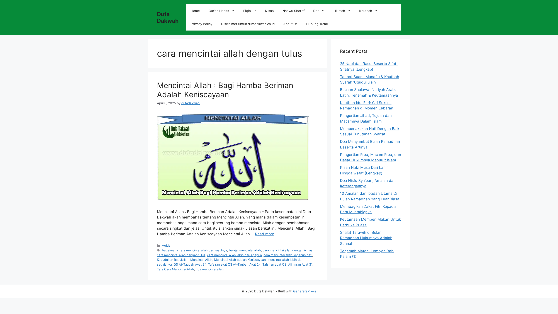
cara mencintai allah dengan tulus (181, 255)
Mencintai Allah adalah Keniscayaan (240, 259)
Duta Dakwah (168, 17)
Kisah (269, 11)
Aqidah (167, 245)
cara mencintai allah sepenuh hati (288, 255)
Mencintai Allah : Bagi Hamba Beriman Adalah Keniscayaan (225, 90)
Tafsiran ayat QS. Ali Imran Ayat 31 (287, 264)
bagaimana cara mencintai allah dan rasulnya (194, 250)
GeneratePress (304, 291)
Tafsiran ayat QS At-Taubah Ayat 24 (234, 264)
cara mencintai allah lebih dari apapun (234, 255)
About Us (290, 24)
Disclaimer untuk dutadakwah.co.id (248, 24)
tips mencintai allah (210, 269)
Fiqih (247, 11)
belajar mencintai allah (245, 250)
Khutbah (365, 11)
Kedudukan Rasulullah (173, 259)
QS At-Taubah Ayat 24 (190, 264)
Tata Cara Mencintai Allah (175, 269)
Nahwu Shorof (293, 11)
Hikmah (339, 11)
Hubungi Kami (317, 24)
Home (195, 11)
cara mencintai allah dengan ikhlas (288, 250)
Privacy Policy (201, 24)
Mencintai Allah (201, 259)
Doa (316, 11)
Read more (264, 234)
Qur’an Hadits (219, 11)
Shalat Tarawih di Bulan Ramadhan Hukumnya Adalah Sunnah (366, 238)
